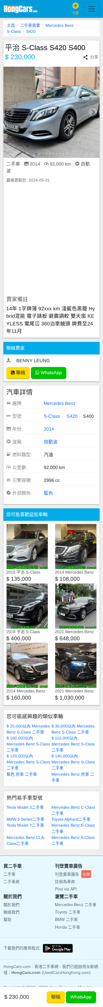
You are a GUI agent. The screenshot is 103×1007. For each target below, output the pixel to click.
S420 (30, 31)
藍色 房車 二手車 (22, 774)
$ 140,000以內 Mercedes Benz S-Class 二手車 (73, 762)
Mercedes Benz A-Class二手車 (73, 840)
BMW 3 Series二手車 (25, 819)
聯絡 (20, 372)
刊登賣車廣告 (72, 874)
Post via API (66, 889)
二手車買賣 (30, 25)
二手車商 (11, 881)
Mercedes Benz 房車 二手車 (73, 777)
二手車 (9, 874)
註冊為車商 (65, 881)
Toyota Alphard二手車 (71, 819)
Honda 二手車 (67, 927)
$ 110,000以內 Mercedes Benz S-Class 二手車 (73, 744)
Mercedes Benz (59, 25)
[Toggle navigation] (92, 8)
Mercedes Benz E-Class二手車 (73, 828)
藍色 (48, 493)
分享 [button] (94, 57)
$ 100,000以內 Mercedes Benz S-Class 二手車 (28, 744)
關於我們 (11, 904)
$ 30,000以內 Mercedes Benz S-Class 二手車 (73, 729)
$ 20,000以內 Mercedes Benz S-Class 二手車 (28, 729)
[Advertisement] (51, 239)
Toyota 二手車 (67, 912)
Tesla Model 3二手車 (25, 807)
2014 (49, 429)
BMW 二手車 (66, 919)
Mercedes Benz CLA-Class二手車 (26, 840)
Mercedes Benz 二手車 (75, 904)
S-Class (14, 31)
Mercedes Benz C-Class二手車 (73, 810)
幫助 (7, 919)
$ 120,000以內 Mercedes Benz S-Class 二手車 (28, 762)
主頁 (11, 25)
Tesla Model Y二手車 (25, 825)
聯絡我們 (11, 912)
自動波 (51, 441)
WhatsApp (50, 372)
